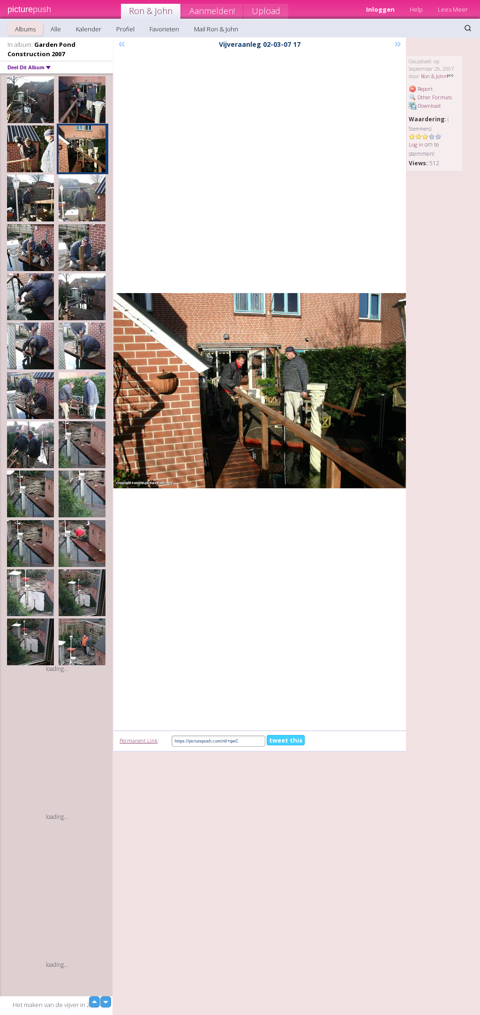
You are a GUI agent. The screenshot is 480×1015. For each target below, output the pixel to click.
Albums (25, 29)
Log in (416, 144)
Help (416, 9)
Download (428, 105)
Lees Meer (453, 9)
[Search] (467, 28)
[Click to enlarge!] (259, 390)
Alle (56, 29)
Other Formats (434, 97)
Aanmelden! (212, 10)
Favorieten (164, 29)
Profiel (125, 29)
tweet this (285, 740)
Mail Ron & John (216, 29)
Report (424, 88)
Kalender (88, 29)
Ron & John (150, 10)
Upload (266, 10)
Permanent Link (139, 740)
